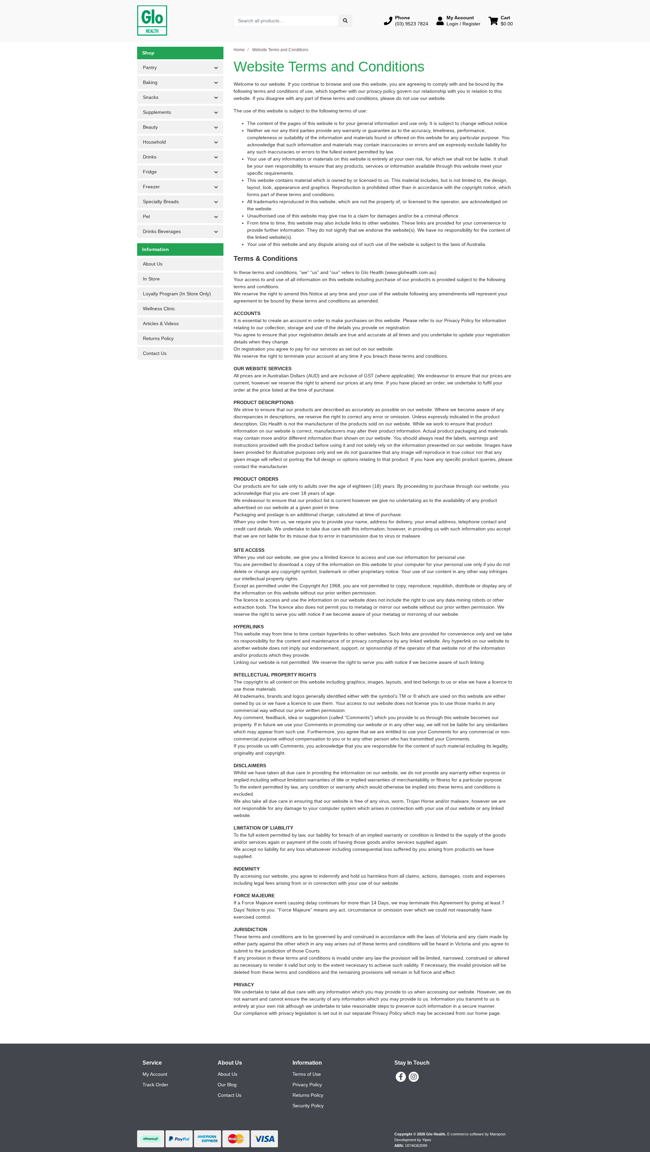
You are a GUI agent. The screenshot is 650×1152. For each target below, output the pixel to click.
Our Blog (227, 1084)
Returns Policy (158, 338)
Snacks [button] (150, 97)
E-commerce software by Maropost (476, 1134)
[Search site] (345, 21)
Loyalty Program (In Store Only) (177, 293)
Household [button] (154, 142)
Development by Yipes (412, 1140)
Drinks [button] (149, 157)
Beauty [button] (150, 127)
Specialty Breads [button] (161, 201)
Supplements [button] (157, 112)
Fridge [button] (150, 171)
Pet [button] (146, 216)
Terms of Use (306, 1074)
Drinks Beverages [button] (162, 231)
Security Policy (308, 1105)
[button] (406, 21)
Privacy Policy (307, 1084)
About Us (152, 264)
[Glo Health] (152, 20)
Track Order (155, 1084)
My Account (155, 1074)
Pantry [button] (150, 67)
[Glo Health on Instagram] (414, 1077)
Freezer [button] (151, 186)
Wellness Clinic (159, 308)
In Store (151, 278)
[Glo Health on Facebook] (401, 1077)
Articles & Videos (161, 323)
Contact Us (155, 353)
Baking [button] (150, 82)
